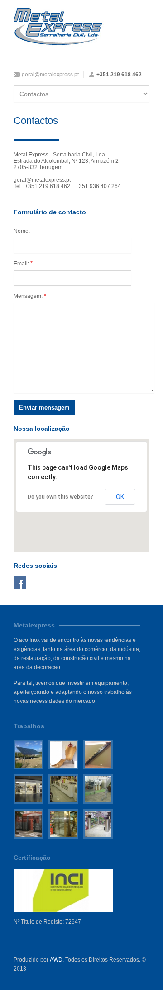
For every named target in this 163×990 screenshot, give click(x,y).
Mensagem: (30, 295)
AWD (56, 960)
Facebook (20, 582)
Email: (23, 263)
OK (120, 496)
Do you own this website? (60, 497)
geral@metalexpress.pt (50, 74)
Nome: (22, 231)
